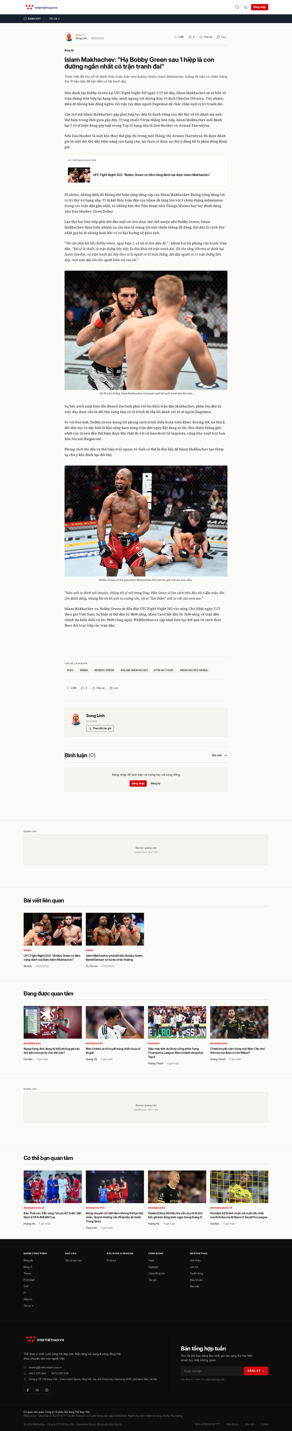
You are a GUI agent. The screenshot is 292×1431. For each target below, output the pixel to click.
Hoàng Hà (91, 1059)
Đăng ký (155, 783)
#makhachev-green (194, 670)
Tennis (27, 1273)
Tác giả (152, 1279)
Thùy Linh (91, 1227)
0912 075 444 (37, 1373)
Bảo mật (194, 1286)
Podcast (111, 1260)
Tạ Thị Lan (92, 966)
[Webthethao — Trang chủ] (41, 7)
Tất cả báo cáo (73, 1260)
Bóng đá (69, 50)
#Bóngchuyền (95, 1207)
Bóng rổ (28, 1267)
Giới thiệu (195, 1260)
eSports (28, 1299)
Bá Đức (28, 966)
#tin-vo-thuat (164, 670)
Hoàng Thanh (155, 1063)
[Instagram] (47, 1390)
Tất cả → (54, 18)
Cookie (264, 1424)
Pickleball (29, 1279)
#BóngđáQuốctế (221, 1207)
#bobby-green (104, 670)
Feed (151, 1260)
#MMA (27, 950)
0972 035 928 (59, 1373)
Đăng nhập (259, 7)
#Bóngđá (154, 1043)
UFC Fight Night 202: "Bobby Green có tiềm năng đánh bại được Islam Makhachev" (152, 175)
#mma (84, 670)
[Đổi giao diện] (245, 7)
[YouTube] (37, 1390)
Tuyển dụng (196, 1273)
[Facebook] (28, 1390)
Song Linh (81, 38)
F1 (25, 1292)
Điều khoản (196, 1279)
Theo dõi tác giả (102, 728)
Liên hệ (194, 1267)
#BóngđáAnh (32, 1043)
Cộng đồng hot (156, 1273)
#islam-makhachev (134, 670)
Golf (26, 1286)
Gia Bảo (28, 1059)
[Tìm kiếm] (237, 7)
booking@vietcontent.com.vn (45, 1367)
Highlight (153, 1267)
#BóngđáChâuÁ (34, 1207)
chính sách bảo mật (215, 1379)
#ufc (70, 670)
